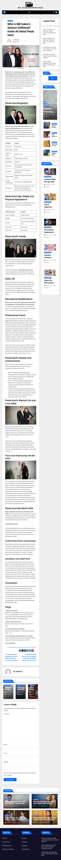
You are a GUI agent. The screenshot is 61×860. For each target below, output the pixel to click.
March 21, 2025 (38, 822)
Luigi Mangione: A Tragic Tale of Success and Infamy (22, 647)
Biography (10, 20)
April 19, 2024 (49, 235)
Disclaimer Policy (7, 845)
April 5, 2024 (49, 285)
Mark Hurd (8, 426)
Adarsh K (17, 39)
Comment (7, 714)
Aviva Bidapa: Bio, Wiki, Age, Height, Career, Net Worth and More (49, 49)
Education (24, 842)
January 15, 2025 (50, 184)
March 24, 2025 (10, 822)
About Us (4, 838)
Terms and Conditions (8, 849)
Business (24, 838)
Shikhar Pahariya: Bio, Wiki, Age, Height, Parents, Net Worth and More (15, 803)
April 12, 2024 (49, 260)
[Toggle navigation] (29, 12)
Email (6, 753)
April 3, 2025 (48, 114)
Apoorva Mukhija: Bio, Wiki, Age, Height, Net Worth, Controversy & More (43, 803)
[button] (53, 12)
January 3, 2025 (50, 209)
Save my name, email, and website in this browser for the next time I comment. (20, 774)
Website (6, 762)
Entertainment (48, 176)
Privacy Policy (6, 842)
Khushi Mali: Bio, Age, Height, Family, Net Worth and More (50, 56)
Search (46, 73)
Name (6, 744)
